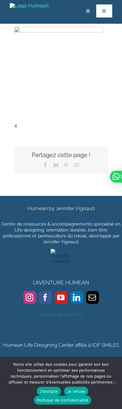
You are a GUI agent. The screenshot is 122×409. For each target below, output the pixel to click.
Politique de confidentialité (62, 400)
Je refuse (76, 391)
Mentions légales (54, 314)
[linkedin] (76, 297)
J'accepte (49, 391)
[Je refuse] (115, 383)
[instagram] (29, 297)
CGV (78, 314)
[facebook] (45, 297)
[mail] (92, 297)
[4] (58, 30)
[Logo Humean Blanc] (29, 6)
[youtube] (61, 297)
